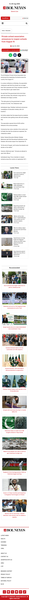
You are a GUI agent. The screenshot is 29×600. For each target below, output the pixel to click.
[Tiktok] (24, 592)
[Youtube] (16, 592)
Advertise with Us (6, 559)
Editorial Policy (6, 580)
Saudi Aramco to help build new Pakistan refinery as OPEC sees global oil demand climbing (20, 241)
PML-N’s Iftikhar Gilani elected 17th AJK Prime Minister (20, 229)
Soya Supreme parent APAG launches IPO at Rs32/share (19, 253)
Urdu (2, 563)
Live (2, 566)
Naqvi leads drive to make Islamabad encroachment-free (19, 185)
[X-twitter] (12, 592)
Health (3, 538)
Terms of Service (6, 577)
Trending (4, 545)
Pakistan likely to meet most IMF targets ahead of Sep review (20, 196)
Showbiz (3, 542)
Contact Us (4, 556)
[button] (10, 55)
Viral (2, 548)
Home (3, 30)
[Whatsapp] (4, 592)
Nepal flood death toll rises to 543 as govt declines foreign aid (19, 207)
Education (8, 30)
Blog (2, 584)
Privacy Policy (5, 574)
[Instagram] (20, 592)
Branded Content (6, 571)
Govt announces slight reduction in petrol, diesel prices (20, 174)
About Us (4, 553)
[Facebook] (8, 592)
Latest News (5, 535)
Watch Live (14, 11)
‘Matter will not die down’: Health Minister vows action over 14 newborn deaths (14, 515)
